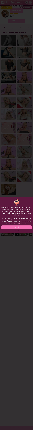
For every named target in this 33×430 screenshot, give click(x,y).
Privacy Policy (23, 223)
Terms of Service (12, 223)
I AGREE (16, 227)
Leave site (16, 231)
